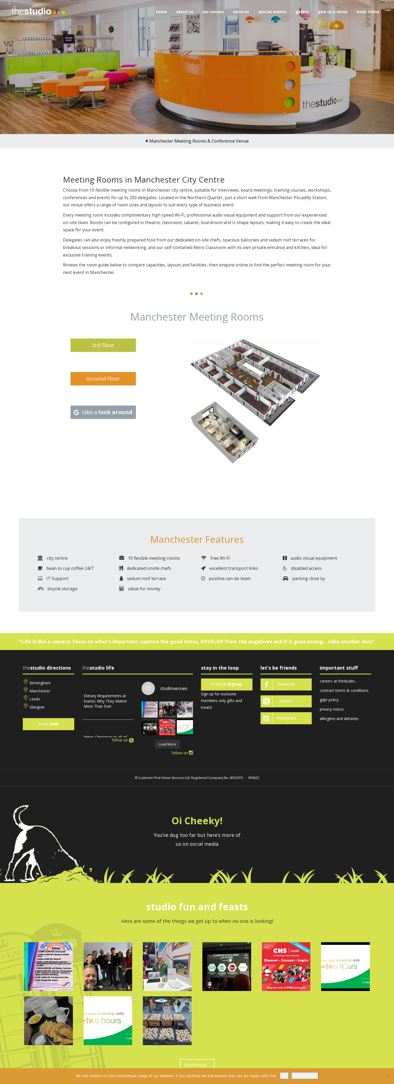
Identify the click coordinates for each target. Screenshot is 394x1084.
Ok (284, 1076)
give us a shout (333, 11)
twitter (286, 701)
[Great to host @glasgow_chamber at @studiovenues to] (167, 709)
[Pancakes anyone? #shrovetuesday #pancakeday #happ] (48, 1020)
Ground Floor (103, 378)
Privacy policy (304, 1076)
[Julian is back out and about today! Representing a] (185, 709)
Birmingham (40, 682)
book (48, 724)
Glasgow (36, 707)
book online (368, 11)
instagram (286, 718)
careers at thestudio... (338, 681)
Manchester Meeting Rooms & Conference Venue (199, 141)
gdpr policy (329, 699)
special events (272, 11)
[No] (387, 1076)
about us (184, 11)
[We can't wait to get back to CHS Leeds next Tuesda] (167, 727)
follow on (120, 740)
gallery (302, 11)
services (241, 11)
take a (107, 412)
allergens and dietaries (339, 718)
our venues (213, 11)
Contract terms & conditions (344, 690)
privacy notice (332, 709)
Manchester (39, 690)
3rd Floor (103, 345)
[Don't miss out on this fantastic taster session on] (185, 727)
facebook (286, 684)
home (161, 11)
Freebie (226, 684)
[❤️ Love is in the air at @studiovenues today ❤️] (167, 1020)
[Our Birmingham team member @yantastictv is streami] (150, 709)
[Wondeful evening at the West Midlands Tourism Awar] (150, 727)
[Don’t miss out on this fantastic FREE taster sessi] (108, 1020)
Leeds (34, 698)
